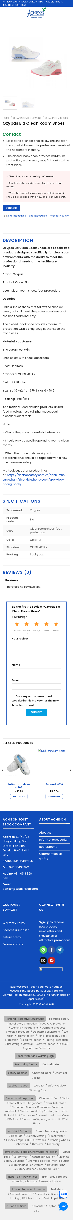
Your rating (19, 617)
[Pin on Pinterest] (51, 960)
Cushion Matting (36, 1136)
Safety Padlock (57, 1085)
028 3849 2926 (23, 861)
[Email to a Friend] (43, 960)
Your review (21, 638)
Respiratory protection (23, 1023)
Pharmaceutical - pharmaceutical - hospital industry (38, 215)
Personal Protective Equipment (25, 1019)
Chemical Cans (41, 1073)
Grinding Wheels (60, 1140)
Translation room (20, 1194)
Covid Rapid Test (53, 1198)
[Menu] (68, 13)
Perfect (56, 630)
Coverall (40, 1194)
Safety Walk (20, 1157)
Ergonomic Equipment (46, 1032)
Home (6, 118)
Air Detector (42, 1048)
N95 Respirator (31, 1198)
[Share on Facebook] (51, 950)
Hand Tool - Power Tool (22, 1176)
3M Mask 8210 (54, 784)
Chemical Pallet (49, 1169)
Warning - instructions (24, 1027)
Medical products (18, 1032)
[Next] (64, 60)
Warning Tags (37, 1090)
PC (38, 1211)
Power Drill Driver (51, 1181)
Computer (38, 1206)
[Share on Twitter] (60, 950)
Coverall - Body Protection (39, 1044)
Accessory (53, 1144)
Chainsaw (31, 1181)
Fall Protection (25, 1036)
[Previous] (8, 60)
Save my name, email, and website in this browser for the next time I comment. (35, 700)
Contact (11, 207)
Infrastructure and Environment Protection (31, 1152)
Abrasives (37, 1144)
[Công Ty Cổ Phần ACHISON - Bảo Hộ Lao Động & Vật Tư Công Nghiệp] (36, 13)
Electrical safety (59, 1019)
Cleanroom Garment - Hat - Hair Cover (45, 1115)
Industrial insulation (43, 1157)
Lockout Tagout (18, 1085)
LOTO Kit (39, 1085)
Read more (19, 796)
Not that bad (26, 632)
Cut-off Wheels (36, 1140)
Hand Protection (48, 1036)
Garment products (53, 1027)
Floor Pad (16, 1136)
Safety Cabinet (17, 1073)
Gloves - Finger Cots (29, 1103)
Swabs (48, 1111)
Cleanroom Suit (48, 1098)
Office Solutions (16, 1206)
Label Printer (56, 1136)
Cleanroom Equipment (27, 118)
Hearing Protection (56, 1040)
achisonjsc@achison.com (20, 889)
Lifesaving (13, 1044)
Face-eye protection (53, 1023)
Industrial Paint (56, 1165)
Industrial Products (19, 1131)
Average (36, 630)
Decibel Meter (51, 1064)
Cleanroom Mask (30, 1111)
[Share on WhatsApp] (43, 950)
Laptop (52, 1206)
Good (46, 630)
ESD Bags (12, 1119)
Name (16, 665)
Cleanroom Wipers (33, 1119)
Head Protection (31, 1040)
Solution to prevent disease (28, 1189)
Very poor (16, 630)
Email (15, 680)
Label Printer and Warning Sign (35, 1056)
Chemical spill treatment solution (48, 1161)
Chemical (22, 1144)
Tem (39, 1131)
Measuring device (56, 1131)
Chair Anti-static (56, 1103)
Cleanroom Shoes (56, 118)
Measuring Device (26, 1064)
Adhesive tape (15, 1140)
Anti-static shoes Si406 (18, 786)
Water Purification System (27, 1165)
